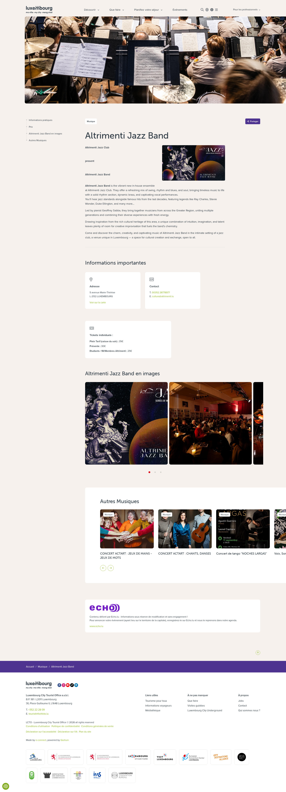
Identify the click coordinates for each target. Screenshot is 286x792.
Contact (242, 705)
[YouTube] (68, 685)
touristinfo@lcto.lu (38, 714)
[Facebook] (59, 685)
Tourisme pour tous (156, 701)
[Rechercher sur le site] (202, 10)
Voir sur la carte (98, 302)
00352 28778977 (161, 292)
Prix (31, 126)
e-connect (41, 740)
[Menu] (216, 9)
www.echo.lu (96, 626)
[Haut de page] (258, 652)
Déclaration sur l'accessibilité (41, 731)
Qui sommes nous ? (249, 710)
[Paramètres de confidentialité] (5, 786)
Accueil (30, 666)
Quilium (65, 740)
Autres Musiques (37, 140)
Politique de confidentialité (65, 726)
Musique (42, 666)
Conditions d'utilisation (38, 726)
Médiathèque (152, 710)
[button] (149, 472)
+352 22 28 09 (36, 709)
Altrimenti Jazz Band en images (45, 133)
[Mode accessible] (207, 10)
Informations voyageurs (158, 705)
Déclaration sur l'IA (67, 731)
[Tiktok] (72, 685)
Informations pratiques (40, 120)
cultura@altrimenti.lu (163, 296)
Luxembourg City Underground (205, 710)
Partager (254, 121)
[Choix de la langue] (211, 9)
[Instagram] (63, 685)
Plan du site (85, 731)
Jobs (241, 701)
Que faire (193, 701)
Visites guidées (196, 705)
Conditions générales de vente (97, 726)
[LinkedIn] (76, 685)
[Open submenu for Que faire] (122, 10)
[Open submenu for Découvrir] (98, 10)
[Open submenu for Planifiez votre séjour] (161, 10)
